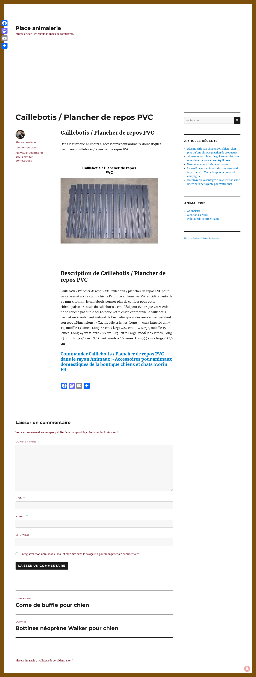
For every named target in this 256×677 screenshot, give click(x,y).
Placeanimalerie (26, 142)
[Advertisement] (128, 85)
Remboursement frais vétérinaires (207, 164)
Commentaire (27, 441)
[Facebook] (4, 23)
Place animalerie (38, 28)
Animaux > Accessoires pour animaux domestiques (29, 156)
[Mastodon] (4, 30)
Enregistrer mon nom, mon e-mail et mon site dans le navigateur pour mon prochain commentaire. (80, 554)
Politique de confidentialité (203, 218)
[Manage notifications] (247, 669)
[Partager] (4, 45)
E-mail (22, 516)
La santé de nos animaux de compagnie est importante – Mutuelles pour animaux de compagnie (212, 172)
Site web (22, 534)
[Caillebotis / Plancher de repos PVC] (117, 211)
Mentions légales (197, 215)
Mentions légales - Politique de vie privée (202, 238)
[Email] (4, 38)
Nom (20, 498)
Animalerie (193, 211)
